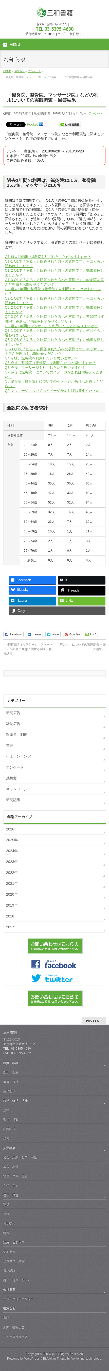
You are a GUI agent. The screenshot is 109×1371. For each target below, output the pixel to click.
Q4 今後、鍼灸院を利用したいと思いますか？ (41, 358)
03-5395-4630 (58, 29)
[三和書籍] (54, 14)
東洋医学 (9, 1091)
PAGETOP (94, 1020)
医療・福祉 (11, 1063)
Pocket (32, 124)
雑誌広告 (13, 724)
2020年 (12, 894)
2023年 (12, 862)
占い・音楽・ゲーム (17, 1280)
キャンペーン (16, 789)
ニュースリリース (15, 1337)
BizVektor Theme (54, 1358)
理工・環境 (11, 1195)
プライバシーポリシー (18, 1299)
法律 (6, 1110)
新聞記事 (13, 800)
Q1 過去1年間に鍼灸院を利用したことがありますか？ (48, 257)
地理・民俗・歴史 (15, 1176)
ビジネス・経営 (14, 1261)
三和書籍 (49, 1354)
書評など (9, 1308)
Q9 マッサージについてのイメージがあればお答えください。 (54, 391)
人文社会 (9, 1148)
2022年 (12, 873)
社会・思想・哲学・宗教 (20, 1157)
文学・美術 (11, 1186)
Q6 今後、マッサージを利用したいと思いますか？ (45, 368)
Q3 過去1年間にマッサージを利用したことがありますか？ (51, 326)
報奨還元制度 (16, 735)
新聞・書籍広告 (14, 1327)
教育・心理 (11, 1167)
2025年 (12, 840)
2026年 (12, 829)
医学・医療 (11, 1072)
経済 (6, 1138)
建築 (6, 1204)
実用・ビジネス (14, 1242)
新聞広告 (13, 713)
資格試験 (9, 1270)
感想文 (11, 778)
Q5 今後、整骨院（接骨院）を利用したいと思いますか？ (50, 363)
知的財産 (9, 1252)
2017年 (12, 927)
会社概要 (9, 1289)
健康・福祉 (11, 1082)
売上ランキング (18, 756)
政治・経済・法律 (15, 1101)
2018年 (12, 916)
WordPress (32, 1358)
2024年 (12, 851)
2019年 (12, 905)
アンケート (96, 113)
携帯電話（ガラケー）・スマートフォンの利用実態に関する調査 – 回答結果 (28, 649)
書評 (9, 745)
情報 (6, 1233)
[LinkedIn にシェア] (41, 124)
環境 (6, 1214)
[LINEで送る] (70, 124)
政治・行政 (11, 1119)
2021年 (12, 883)
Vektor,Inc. (78, 1358)
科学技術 (9, 1223)
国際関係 (9, 1129)
